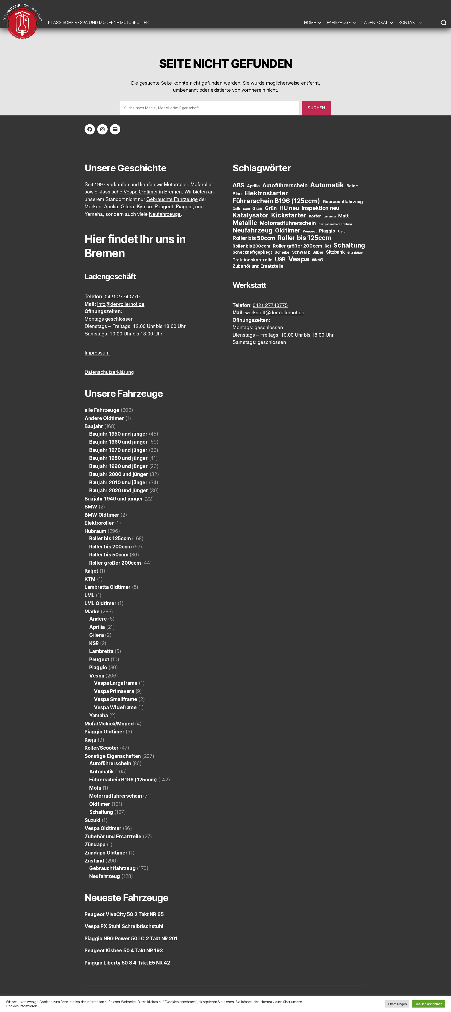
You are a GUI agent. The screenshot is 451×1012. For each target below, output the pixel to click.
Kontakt (408, 22)
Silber (317, 252)
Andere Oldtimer (104, 418)
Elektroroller (99, 523)
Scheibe (282, 252)
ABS (238, 185)
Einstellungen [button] (397, 1004)
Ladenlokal (374, 22)
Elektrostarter (266, 193)
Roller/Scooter (102, 748)
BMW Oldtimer (102, 515)
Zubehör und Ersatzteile (113, 836)
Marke (92, 611)
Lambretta (101, 651)
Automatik (101, 772)
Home (310, 22)
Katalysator (250, 215)
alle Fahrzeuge (102, 410)
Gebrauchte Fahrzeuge (172, 199)
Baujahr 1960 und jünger (118, 442)
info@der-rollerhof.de (120, 304)
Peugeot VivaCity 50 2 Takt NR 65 (124, 914)
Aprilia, (112, 207)
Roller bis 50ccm (108, 555)
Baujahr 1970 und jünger (118, 450)
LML (89, 595)
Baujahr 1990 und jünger (118, 466)
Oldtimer (99, 804)
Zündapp (95, 844)
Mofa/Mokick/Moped (109, 724)
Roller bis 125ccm (110, 538)
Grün (271, 208)
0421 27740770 (122, 297)
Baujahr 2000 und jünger (118, 474)
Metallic (245, 222)
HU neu (289, 208)
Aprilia (97, 627)
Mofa (95, 788)
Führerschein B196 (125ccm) (123, 780)
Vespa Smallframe (115, 699)
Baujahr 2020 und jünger (118, 490)
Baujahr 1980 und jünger (118, 458)
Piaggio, (185, 207)
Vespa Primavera (114, 691)
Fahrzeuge (339, 22)
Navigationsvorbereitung (335, 224)
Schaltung (101, 812)
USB (280, 259)
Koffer (315, 216)
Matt (343, 216)
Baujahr (94, 426)
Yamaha (98, 715)
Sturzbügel (355, 252)
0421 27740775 (270, 305)
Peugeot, (165, 207)
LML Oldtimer (101, 603)
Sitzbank (335, 252)
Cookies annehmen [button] (428, 1004)
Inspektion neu (320, 208)
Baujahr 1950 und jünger (118, 434)
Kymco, (145, 207)
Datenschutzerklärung (109, 372)
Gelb (236, 209)
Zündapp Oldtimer (106, 853)
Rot (328, 246)
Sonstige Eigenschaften (113, 756)
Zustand (94, 861)
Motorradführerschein (115, 796)
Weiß (317, 260)
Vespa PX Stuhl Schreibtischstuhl (124, 926)
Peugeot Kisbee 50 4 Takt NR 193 (124, 950)
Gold (246, 209)
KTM (90, 579)
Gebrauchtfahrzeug (112, 868)
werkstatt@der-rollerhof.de (274, 313)
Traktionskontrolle (252, 260)
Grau (257, 208)
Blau (237, 194)
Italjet (91, 571)
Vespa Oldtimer (141, 192)
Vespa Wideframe (115, 707)
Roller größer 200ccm (115, 563)
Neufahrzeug (104, 876)
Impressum (97, 353)
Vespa (96, 676)
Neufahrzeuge (165, 214)
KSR (94, 643)
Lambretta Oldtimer (108, 587)
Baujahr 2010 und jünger (118, 482)
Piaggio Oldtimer (104, 732)
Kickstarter (289, 215)
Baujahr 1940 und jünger (114, 499)
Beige (352, 185)
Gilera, (128, 207)
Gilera (96, 635)
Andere (98, 619)
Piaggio (98, 667)
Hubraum (95, 531)
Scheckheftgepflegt (252, 252)
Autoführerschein (110, 763)
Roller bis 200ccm (110, 547)
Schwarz (301, 252)
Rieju (91, 740)
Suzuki (92, 820)
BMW (91, 507)
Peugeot (99, 659)
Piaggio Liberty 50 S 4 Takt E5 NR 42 (127, 963)
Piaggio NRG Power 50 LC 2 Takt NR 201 (131, 938)
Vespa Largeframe (116, 683)
